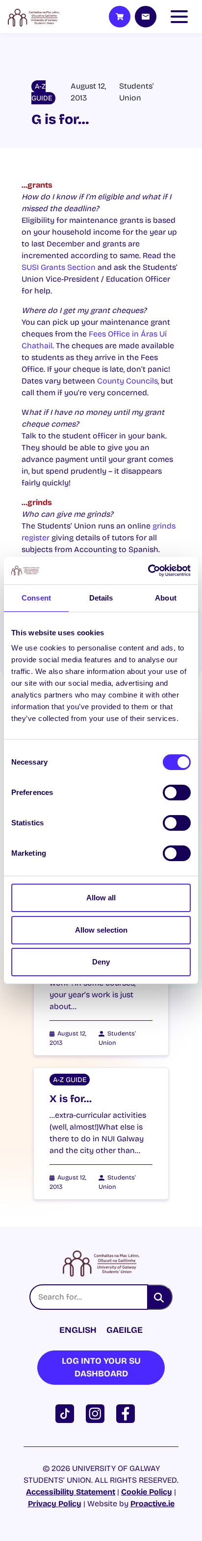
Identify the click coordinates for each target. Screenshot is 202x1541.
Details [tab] (101, 598)
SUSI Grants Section (59, 267)
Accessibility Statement (70, 1491)
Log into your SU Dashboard (101, 1367)
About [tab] (166, 598)
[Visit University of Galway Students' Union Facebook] (127, 1413)
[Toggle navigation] (181, 16)
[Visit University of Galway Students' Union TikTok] (66, 1413)
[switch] (177, 792)
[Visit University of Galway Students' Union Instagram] (97, 1413)
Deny (101, 962)
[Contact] (145, 16)
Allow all (101, 897)
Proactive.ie (152, 1503)
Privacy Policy (54, 1503)
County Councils (127, 380)
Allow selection (101, 930)
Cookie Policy (146, 1491)
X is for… (71, 1099)
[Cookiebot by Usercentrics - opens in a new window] (148, 570)
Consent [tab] (36, 598)
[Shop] (119, 16)
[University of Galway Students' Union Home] (33, 16)
